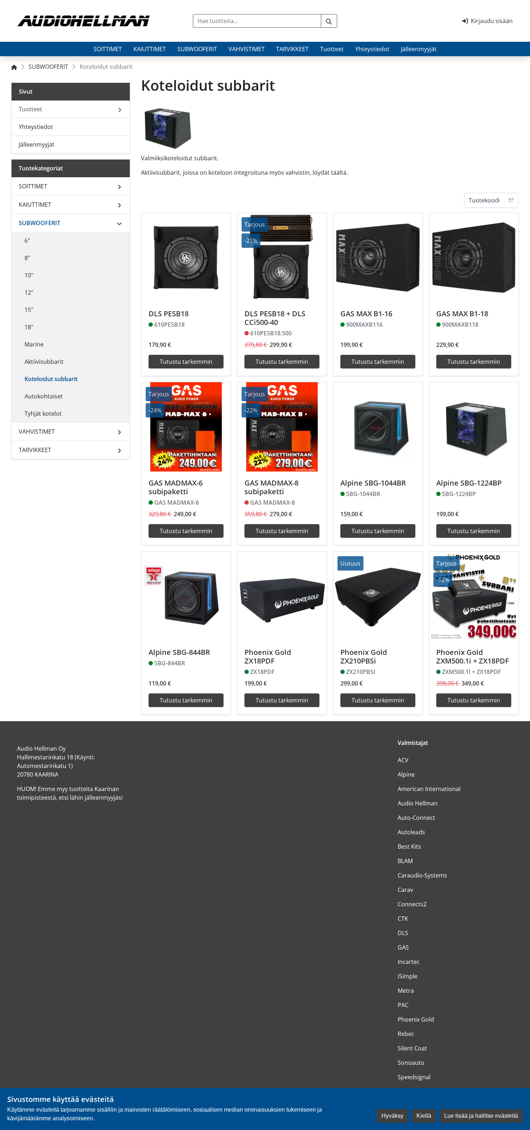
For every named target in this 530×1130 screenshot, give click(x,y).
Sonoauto (411, 1063)
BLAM (405, 861)
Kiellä (423, 1116)
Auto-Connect (416, 818)
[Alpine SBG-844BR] (186, 596)
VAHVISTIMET (247, 49)
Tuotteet (332, 49)
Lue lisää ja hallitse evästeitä (481, 1116)
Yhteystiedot (372, 49)
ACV (403, 760)
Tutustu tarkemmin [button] (186, 362)
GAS (403, 947)
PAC (403, 1005)
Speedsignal (414, 1077)
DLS (403, 933)
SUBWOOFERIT (197, 49)
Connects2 (412, 904)
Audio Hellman (418, 803)
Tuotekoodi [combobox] (484, 200)
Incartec (409, 962)
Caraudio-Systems (422, 875)
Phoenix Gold (416, 1019)
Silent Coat (412, 1048)
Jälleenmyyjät (419, 49)
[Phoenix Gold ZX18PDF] (282, 596)
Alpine (406, 774)
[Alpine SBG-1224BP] (473, 427)
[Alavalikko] (119, 186)
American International (429, 789)
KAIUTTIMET (149, 49)
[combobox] (257, 21)
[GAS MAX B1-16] (378, 257)
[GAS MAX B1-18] (473, 257)
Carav (405, 890)
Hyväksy (392, 1116)
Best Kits (409, 846)
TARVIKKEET (292, 49)
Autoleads (411, 832)
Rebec (406, 1034)
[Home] (14, 67)
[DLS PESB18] (186, 257)
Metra (406, 991)
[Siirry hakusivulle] (329, 21)
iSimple (408, 976)
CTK (403, 919)
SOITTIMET (107, 49)
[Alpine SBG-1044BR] (378, 427)
